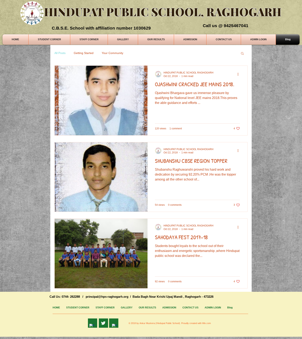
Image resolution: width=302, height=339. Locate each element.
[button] (242, 54)
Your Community (112, 53)
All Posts (60, 53)
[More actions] (239, 74)
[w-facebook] (92, 326)
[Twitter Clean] (103, 323)
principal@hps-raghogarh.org (107, 296)
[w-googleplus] (114, 326)
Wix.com (206, 323)
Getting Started (83, 53)
